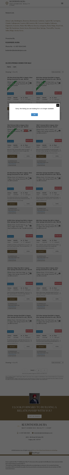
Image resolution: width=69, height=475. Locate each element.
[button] (34, 416)
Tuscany (57, 28)
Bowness (26, 21)
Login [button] (14, 66)
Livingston (42, 26)
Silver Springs (41, 28)
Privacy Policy (36, 450)
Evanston (16, 26)
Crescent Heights (44, 23)
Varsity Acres (18, 30)
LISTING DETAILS (12, 156)
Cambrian (41, 21)
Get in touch (34, 416)
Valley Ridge (10, 30)
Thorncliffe (50, 28)
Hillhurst (30, 26)
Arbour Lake (10, 21)
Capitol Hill (48, 21)
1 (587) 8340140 (12, 164)
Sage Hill (8, 28)
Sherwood (32, 28)
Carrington (56, 21)
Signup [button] (9, 66)
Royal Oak (59, 26)
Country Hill (24, 23)
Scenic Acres (24, 28)
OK (34, 114)
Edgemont (9, 26)
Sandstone (15, 28)
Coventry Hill (32, 23)
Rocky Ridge (51, 26)
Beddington (18, 21)
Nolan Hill (23, 26)
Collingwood (15, 23)
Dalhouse (53, 23)
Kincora (36, 26)
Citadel (8, 23)
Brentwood (33, 21)
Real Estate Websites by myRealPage (48, 450)
